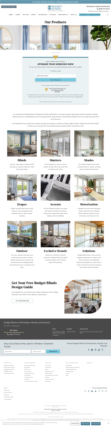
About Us (73, 14)
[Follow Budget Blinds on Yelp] (95, 349)
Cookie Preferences (8, 399)
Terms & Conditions (8, 392)
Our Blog (89, 363)
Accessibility (6, 394)
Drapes (33, 14)
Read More (56, 335)
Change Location (16, 325)
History (46, 369)
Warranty (47, 377)
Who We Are (48, 365)
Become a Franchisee (49, 379)
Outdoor (53, 14)
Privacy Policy (79, 97)
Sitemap (5, 388)
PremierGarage (27, 375)
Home (52, 52)
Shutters (26, 14)
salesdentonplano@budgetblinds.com (14, 332)
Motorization (42, 14)
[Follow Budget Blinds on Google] (105, 349)
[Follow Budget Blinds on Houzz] (92, 349)
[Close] (108, 423)
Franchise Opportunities (8, 6)
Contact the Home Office (9, 373)
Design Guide (69, 365)
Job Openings (48, 381)
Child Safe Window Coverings (51, 375)
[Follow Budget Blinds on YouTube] (98, 349)
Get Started (55, 80)
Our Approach (48, 367)
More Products (63, 14)
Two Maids (26, 379)
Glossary (68, 373)
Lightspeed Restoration (29, 373)
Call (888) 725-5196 (8, 371)
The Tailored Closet (28, 377)
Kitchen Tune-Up (27, 371)
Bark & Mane (27, 367)
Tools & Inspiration (72, 363)
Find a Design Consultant (9, 367)
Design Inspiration (70, 371)
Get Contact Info (104, 11)
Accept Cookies (96, 423)
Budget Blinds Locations (9, 369)
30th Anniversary (48, 373)
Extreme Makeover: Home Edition (73, 367)
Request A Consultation (9, 365)
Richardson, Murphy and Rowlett (98, 6)
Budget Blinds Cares (49, 371)
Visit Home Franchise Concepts (31, 381)
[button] (93, 11)
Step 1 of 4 (56, 71)
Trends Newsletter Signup (71, 369)
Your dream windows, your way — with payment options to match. (55, 2)
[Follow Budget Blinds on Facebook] (88, 349)
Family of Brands (29, 363)
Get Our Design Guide (22, 301)
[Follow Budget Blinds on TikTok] (106, 391)
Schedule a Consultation (90, 15)
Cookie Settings (75, 423)
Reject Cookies (85, 423)
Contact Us (7, 363)
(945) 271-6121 (104, 9)
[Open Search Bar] (108, 15)
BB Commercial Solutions (29, 365)
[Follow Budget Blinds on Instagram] (88, 391)
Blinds (11, 14)
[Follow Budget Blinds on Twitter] (99, 391)
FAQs (67, 375)
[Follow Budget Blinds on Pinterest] (102, 349)
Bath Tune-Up (27, 369)
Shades (18, 14)
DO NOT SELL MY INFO (8, 397)
